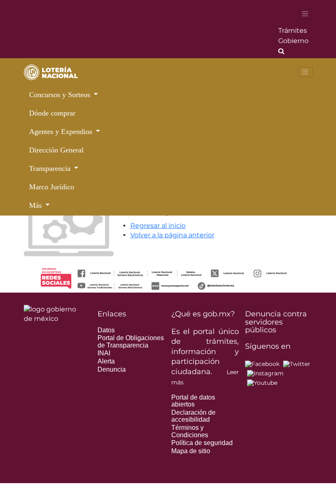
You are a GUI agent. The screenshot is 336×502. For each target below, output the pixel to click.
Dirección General (56, 150)
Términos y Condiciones (189, 431)
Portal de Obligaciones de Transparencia (131, 341)
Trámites (292, 30)
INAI (104, 353)
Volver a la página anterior (172, 235)
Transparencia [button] (51, 168)
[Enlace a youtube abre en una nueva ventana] (262, 382)
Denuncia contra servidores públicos (276, 322)
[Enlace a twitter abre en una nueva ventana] (296, 363)
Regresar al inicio (158, 225)
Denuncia (112, 369)
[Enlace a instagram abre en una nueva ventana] (265, 373)
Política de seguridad (202, 442)
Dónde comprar (52, 113)
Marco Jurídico (51, 187)
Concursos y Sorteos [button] (60, 95)
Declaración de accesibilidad (193, 416)
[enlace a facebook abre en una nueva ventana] (262, 363)
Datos (106, 330)
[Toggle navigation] (305, 14)
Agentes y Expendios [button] (61, 131)
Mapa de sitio (190, 450)
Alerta (106, 361)
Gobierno (293, 41)
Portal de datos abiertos (193, 401)
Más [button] (36, 205)
